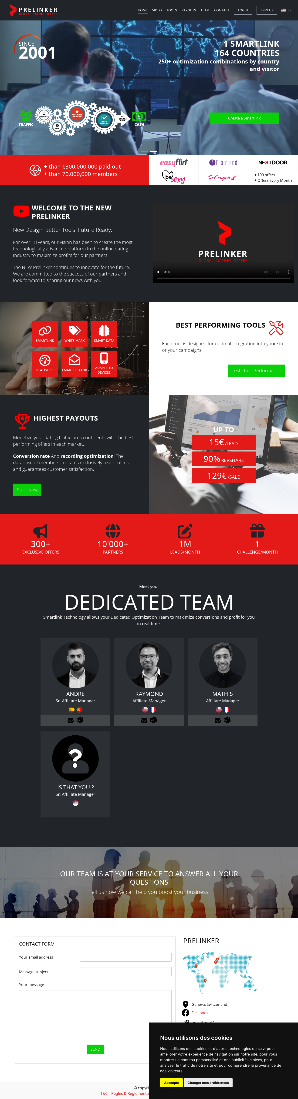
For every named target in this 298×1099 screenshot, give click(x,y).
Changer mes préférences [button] (208, 1083)
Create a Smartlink (244, 118)
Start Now (27, 489)
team (205, 10)
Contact (221, 10)
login (243, 10)
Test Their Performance (256, 370)
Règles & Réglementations (134, 1093)
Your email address (36, 957)
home (143, 10)
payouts (189, 10)
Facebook (200, 1012)
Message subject (33, 971)
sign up (267, 10)
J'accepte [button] (171, 1083)
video (157, 10)
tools (171, 10)
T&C (104, 1093)
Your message (31, 984)
